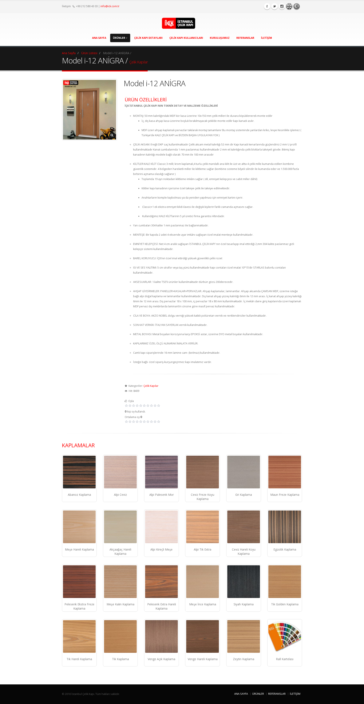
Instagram (282, 6)
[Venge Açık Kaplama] (161, 636)
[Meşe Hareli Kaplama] (79, 527)
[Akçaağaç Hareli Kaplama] (120, 527)
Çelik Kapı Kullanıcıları (186, 38)
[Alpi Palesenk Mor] (161, 472)
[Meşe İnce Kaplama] (202, 581)
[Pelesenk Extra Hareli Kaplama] (161, 581)
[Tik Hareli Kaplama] (79, 636)
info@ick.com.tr (109, 6)
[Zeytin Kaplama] (243, 636)
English (289, 6)
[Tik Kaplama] (120, 636)
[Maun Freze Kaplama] (284, 472)
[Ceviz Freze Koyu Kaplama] (202, 472)
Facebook (267, 6)
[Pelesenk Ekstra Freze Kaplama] (79, 581)
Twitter (274, 6)
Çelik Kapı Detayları (148, 38)
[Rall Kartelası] (284, 636)
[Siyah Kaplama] (243, 581)
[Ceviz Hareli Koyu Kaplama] (243, 527)
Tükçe (296, 6)
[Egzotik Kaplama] (284, 527)
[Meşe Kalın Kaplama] (120, 581)
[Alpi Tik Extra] (202, 527)
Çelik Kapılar (138, 61)
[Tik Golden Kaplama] (284, 581)
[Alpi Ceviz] (120, 472)
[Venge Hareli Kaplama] (202, 636)
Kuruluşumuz (220, 38)
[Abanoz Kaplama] (79, 472)
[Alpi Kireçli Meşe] (161, 527)
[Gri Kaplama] (243, 472)
